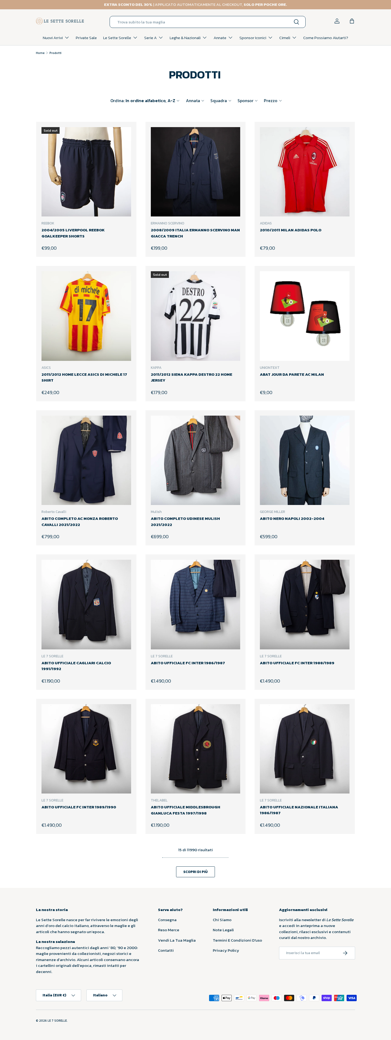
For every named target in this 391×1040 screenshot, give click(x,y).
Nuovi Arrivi (53, 38)
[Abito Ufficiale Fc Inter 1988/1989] (305, 604)
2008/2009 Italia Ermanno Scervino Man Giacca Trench (195, 233)
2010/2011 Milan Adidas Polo (290, 230)
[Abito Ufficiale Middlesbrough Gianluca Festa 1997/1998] (195, 749)
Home (40, 53)
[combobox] (207, 22)
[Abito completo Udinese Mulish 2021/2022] (195, 460)
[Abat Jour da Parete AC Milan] (305, 316)
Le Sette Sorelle (117, 38)
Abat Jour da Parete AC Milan (292, 374)
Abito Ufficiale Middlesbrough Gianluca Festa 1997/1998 (185, 810)
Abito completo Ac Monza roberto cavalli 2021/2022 (79, 521)
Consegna (167, 920)
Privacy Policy (226, 950)
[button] (352, 21)
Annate (220, 38)
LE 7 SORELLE (57, 1020)
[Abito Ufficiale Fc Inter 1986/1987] (195, 604)
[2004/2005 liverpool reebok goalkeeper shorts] (86, 172)
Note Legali (223, 930)
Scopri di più (195, 871)
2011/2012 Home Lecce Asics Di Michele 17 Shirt (84, 377)
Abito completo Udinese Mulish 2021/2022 (185, 521)
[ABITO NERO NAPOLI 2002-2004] (305, 460)
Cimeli (284, 38)
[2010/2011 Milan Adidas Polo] (305, 172)
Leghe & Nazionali (185, 38)
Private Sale (86, 38)
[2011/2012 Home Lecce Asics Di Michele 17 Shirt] (86, 316)
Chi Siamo (222, 920)
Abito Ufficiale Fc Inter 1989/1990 (78, 807)
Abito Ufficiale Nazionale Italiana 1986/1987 (299, 810)
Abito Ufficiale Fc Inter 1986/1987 (188, 663)
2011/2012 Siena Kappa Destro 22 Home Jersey (191, 377)
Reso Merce (168, 930)
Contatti (166, 950)
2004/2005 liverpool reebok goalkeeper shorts (73, 233)
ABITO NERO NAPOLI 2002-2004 (292, 518)
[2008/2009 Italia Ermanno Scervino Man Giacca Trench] (195, 172)
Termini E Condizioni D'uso (237, 940)
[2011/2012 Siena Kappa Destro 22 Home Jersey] (195, 316)
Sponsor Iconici (252, 38)
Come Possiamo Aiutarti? (325, 38)
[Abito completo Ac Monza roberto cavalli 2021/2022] (86, 460)
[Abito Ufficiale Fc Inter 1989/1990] (86, 749)
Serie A (150, 38)
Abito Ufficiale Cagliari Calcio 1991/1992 (76, 666)
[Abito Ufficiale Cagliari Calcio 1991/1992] (86, 604)
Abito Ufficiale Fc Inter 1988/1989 (297, 663)
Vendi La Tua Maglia (177, 940)
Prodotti (55, 53)
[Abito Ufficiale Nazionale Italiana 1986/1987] (305, 749)
